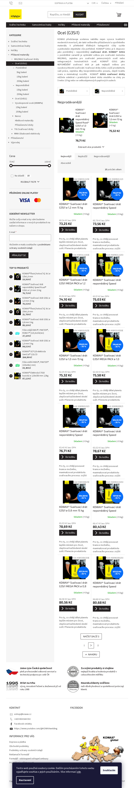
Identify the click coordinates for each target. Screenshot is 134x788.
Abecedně (66, 163)
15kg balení (22, 76)
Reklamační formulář (19, 754)
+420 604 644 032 (22, 719)
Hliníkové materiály (24, 120)
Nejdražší (82, 156)
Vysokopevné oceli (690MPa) (29, 103)
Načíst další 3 (91, 636)
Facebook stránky (23, 723)
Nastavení (25, 780)
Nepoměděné (22, 85)
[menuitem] (17, 24)
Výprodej (15, 142)
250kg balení (23, 81)
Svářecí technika (19, 41)
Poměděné (21, 68)
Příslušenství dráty (24, 125)
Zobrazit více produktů (89, 146)
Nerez (18, 116)
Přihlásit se (19, 255)
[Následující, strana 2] (91, 645)
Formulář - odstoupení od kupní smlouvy (28, 758)
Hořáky (14, 50)
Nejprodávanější (102, 156)
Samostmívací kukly (20, 46)
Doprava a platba (64, 3)
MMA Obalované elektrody (27, 133)
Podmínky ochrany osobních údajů (25, 750)
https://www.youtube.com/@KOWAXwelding (35, 728)
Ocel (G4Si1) (21, 98)
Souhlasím (109, 770)
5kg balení (22, 72)
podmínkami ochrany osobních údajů (29, 246)
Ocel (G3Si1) (21, 63)
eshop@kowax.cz (22, 714)
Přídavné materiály (20, 54)
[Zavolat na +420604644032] (14, 2)
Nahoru (92, 654)
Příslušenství (17, 138)
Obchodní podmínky (19, 746)
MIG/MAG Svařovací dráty (26, 59)
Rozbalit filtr (28, 182)
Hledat (80, 14)
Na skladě (22, 175)
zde (79, 772)
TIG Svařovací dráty (24, 129)
